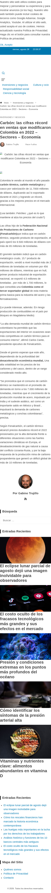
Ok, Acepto (6, 44)
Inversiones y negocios (12, 117)
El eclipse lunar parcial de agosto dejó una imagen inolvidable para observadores (25, 809)
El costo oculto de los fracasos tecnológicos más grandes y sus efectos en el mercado (26, 850)
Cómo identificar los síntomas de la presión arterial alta (22, 715)
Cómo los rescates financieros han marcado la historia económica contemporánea (23, 821)
